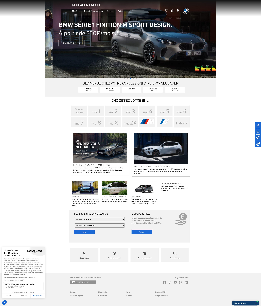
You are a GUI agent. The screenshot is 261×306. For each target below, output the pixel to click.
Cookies (73, 292)
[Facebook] (165, 282)
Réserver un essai (114, 258)
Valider (84, 232)
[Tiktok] (170, 282)
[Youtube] (176, 282)
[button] (124, 79)
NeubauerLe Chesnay (110, 89)
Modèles (75, 11)
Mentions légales (76, 295)
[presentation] (47, 49)
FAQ (128, 292)
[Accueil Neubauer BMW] (186, 11)
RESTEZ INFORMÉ (82, 282)
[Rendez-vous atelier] (172, 10)
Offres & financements (93, 11)
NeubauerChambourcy (88, 89)
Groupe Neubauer (161, 295)
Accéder (141, 232)
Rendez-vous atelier (144, 258)
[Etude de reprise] (258, 145)
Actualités (122, 11)
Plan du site (102, 292)
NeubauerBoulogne (174, 89)
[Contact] (166, 10)
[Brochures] (258, 126)
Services (110, 11)
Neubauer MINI (160, 292)
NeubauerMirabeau (153, 89)
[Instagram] (181, 282)
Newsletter (102, 295)
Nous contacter (175, 258)
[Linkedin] (187, 282)
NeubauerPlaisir (131, 89)
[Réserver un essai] (258, 132)
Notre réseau (84, 258)
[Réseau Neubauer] (177, 10)
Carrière (129, 295)
